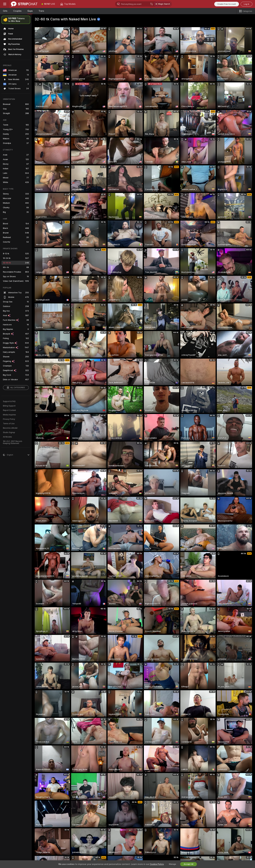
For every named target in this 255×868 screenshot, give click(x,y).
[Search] (151, 4)
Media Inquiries (9, 415)
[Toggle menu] (4, 4)
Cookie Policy (157, 864)
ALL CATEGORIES (17, 388)
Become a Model (10, 428)
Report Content (9, 410)
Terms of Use (8, 424)
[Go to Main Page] (24, 4)
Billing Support (9, 406)
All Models (7, 437)
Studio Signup (9, 432)
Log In (246, 4)
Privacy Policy (9, 419)
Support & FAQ (9, 401)
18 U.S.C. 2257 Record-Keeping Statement (13, 442)
